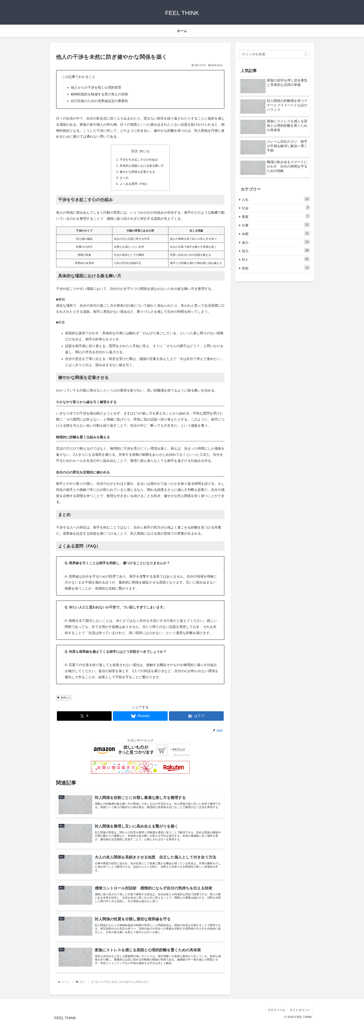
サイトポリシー (300, 1010)
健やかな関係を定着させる (137, 171)
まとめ (124, 177)
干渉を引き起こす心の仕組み (139, 159)
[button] (305, 54)
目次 (134, 151)
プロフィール (276, 1010)
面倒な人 (65, 697)
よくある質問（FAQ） (134, 183)
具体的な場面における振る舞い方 (142, 165)
